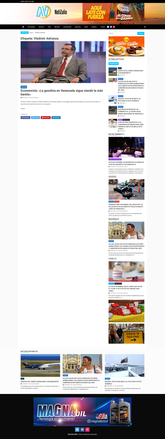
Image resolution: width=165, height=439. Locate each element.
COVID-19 (112, 258)
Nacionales (114, 219)
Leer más (23, 108)
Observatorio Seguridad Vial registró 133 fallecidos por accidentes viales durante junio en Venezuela (126, 207)
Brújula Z (94, 27)
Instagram (87, 429)
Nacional (57, 27)
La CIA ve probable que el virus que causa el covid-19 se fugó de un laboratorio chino (125, 289)
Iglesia (120, 119)
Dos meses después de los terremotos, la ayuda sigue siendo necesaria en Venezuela (130, 111)
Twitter (36, 117)
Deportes (78, 27)
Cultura (103, 27)
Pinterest (46, 117)
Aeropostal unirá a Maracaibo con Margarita (40, 381)
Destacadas (31, 27)
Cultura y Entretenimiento (115, 159)
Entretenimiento (116, 134)
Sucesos (41, 27)
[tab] (114, 63)
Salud (86, 27)
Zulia (49, 27)
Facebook (26, 117)
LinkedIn (56, 117)
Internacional (67, 27)
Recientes (113, 63)
